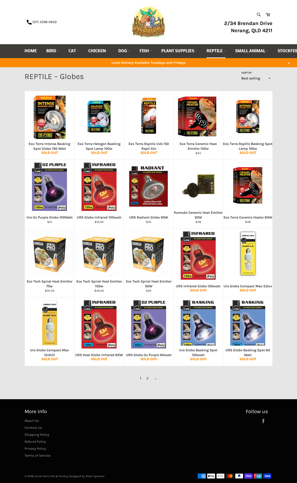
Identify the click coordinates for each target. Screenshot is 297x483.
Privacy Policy (35, 448)
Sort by (246, 72)
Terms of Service (37, 455)
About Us (32, 421)
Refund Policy (35, 441)
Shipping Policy (37, 435)
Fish (145, 51)
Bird (51, 51)
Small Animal (250, 51)
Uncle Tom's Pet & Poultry (51, 476)
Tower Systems (95, 476)
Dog (123, 51)
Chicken (97, 51)
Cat (72, 51)
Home (31, 51)
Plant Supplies (178, 51)
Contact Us (33, 428)
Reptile (215, 51)
